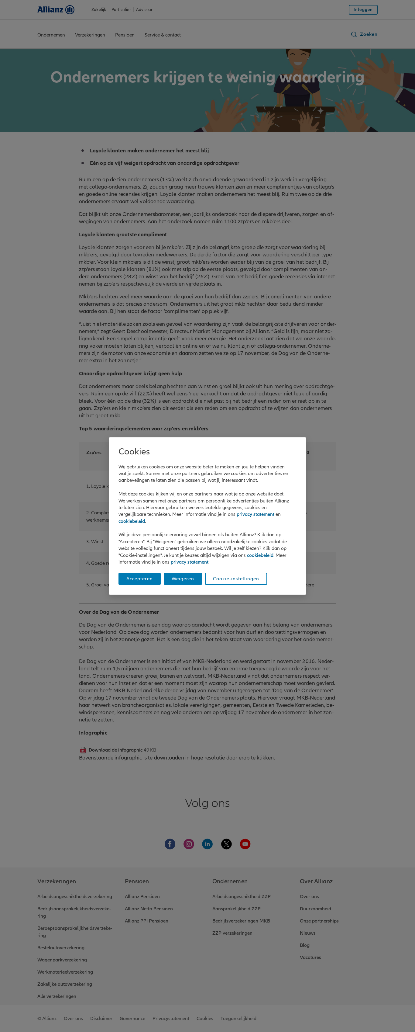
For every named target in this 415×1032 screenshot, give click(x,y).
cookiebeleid (131, 521)
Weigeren (183, 579)
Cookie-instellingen (236, 579)
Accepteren (139, 579)
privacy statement (255, 514)
